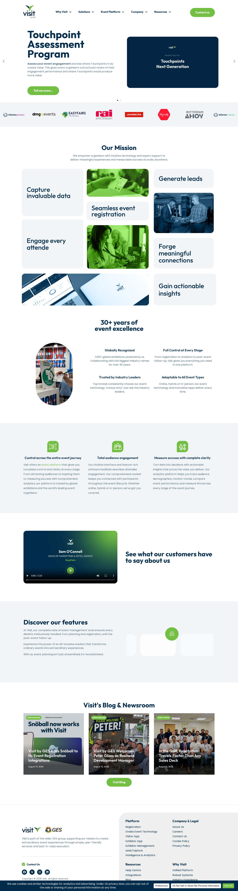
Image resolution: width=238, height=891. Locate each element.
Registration (133, 827)
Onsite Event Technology (141, 831)
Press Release (33, 717)
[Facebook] (24, 872)
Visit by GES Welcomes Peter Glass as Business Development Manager (114, 755)
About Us (178, 827)
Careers (177, 831)
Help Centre (133, 870)
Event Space (163, 717)
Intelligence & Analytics (140, 855)
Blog (128, 880)
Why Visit (62, 11)
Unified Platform (182, 870)
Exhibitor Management (139, 846)
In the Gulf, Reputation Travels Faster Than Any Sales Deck (180, 755)
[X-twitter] (32, 872)
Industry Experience (185, 880)
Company (137, 11)
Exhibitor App (133, 841)
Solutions (84, 11)
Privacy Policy (181, 846)
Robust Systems (182, 875)
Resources (160, 11)
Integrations (133, 875)
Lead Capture (134, 850)
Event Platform (110, 11)
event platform (51, 465)
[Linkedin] (47, 872)
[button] (4, 61)
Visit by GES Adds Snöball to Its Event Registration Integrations (53, 755)
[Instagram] (39, 872)
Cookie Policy (180, 841)
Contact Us (33, 864)
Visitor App (132, 836)
